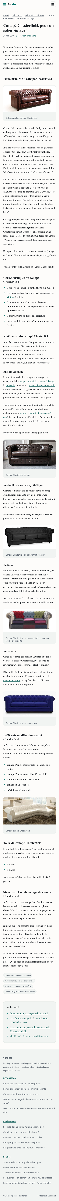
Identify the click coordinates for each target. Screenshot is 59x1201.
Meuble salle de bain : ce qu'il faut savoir (29, 1036)
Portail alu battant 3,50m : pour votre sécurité (24, 1088)
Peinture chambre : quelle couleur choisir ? (23, 1137)
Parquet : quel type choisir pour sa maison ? (23, 1147)
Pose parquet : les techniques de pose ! (21, 1142)
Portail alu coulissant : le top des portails (22, 1083)
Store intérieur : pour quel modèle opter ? (22, 1162)
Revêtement (9, 1121)
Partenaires (24, 1196)
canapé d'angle (47, 381)
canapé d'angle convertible (42, 385)
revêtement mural (11, 680)
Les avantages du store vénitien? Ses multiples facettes (28, 1177)
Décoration (17, 15)
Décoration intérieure (34, 15)
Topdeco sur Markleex (46, 1196)
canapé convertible (28, 381)
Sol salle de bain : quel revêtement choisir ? (23, 1126)
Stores (7, 1157)
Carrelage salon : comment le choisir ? (21, 1132)
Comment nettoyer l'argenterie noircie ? (29, 1013)
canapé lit (10, 385)
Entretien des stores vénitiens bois (19, 1167)
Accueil (6, 15)
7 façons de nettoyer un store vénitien (21, 1172)
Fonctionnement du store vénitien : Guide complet (27, 1183)
